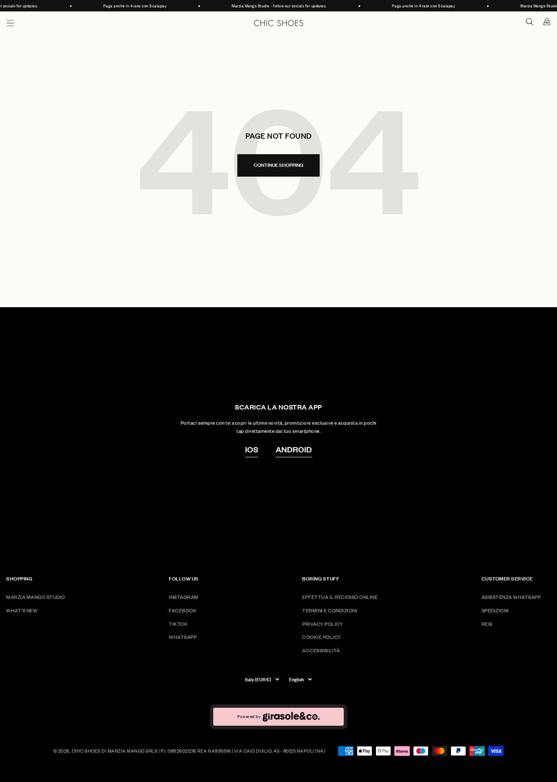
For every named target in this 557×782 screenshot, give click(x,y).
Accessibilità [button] (321, 650)
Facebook (183, 610)
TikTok (178, 624)
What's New (22, 610)
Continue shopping (278, 165)
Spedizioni (495, 610)
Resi (487, 624)
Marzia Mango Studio (35, 597)
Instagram (184, 597)
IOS (251, 449)
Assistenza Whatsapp (511, 597)
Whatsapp (183, 637)
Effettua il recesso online (340, 597)
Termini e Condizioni (329, 610)
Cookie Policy (321, 637)
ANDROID (294, 449)
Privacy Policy (322, 624)
